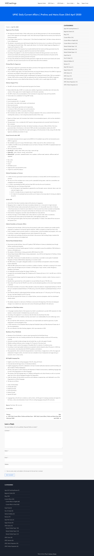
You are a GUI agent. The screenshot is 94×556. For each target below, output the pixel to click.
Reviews (66, 64)
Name (6, 451)
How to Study (70, 3)
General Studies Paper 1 (69, 46)
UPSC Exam (51, 3)
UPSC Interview (67, 79)
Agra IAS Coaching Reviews (70, 28)
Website (6, 464)
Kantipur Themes (52, 554)
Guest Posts (66, 55)
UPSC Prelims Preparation (70, 85)
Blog (78, 3)
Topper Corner (85, 3)
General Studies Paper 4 (69, 52)
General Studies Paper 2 (69, 49)
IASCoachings (10, 3)
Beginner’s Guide (42, 3)
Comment (7, 430)
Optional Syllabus (68, 61)
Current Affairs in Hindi (69, 43)
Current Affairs (9, 408)
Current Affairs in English (69, 40)
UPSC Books (60, 3)
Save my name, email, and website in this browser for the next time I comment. (25, 471)
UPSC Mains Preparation (69, 82)
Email (6, 457)
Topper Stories (67, 70)
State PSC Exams (68, 67)
